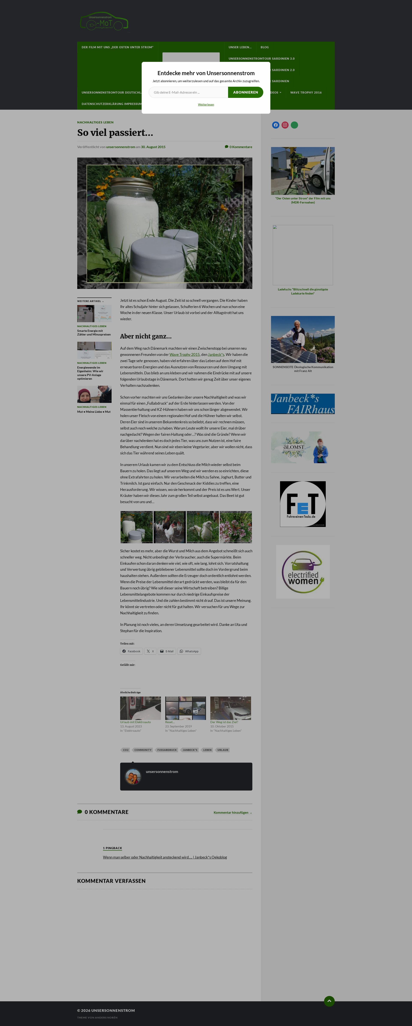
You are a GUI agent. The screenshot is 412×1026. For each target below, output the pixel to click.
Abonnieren (245, 92)
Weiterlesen (206, 104)
